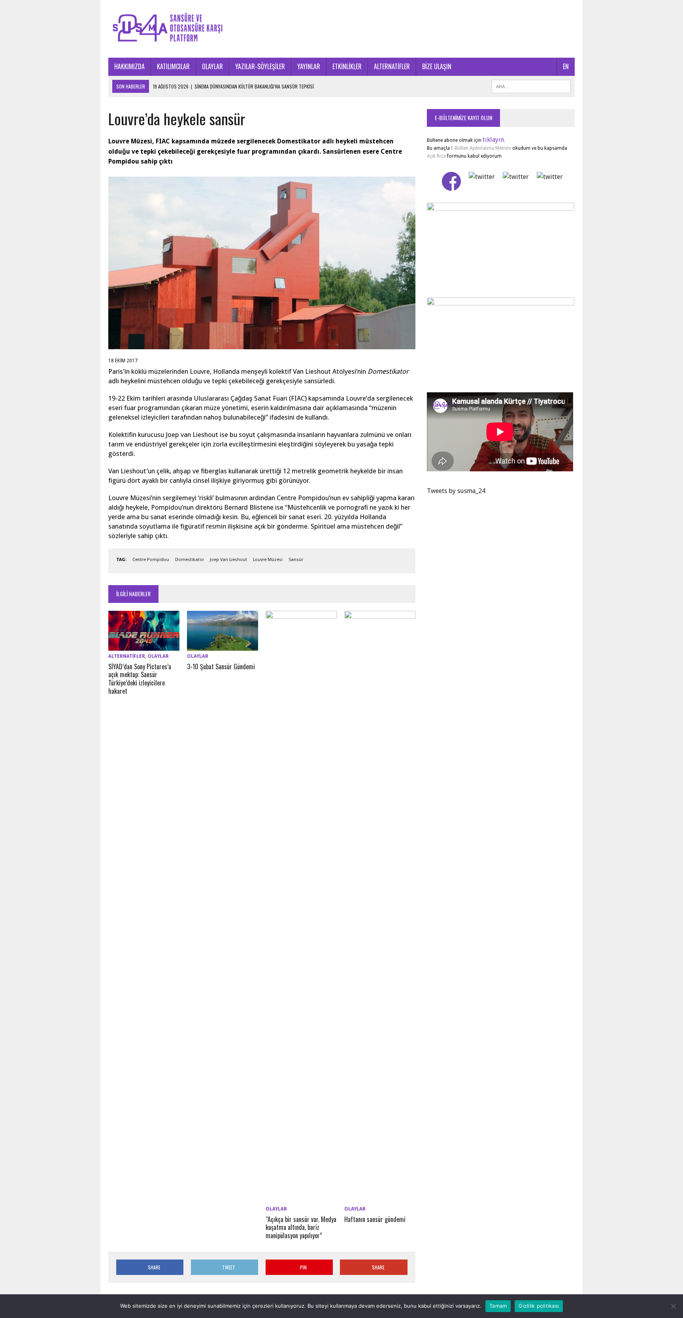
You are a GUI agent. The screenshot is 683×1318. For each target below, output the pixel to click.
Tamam (498, 1306)
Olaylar (158, 656)
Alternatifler (126, 656)
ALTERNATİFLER (392, 66)
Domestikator (189, 559)
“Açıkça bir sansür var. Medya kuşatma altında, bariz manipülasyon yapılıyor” (301, 1227)
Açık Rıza (436, 156)
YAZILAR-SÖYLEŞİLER (260, 66)
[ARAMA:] (531, 85)
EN (566, 66)
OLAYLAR (212, 66)
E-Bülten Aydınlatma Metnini (481, 148)
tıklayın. (494, 139)
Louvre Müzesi (268, 559)
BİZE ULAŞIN (436, 66)
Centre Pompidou (150, 559)
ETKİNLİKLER (347, 66)
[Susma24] (341, 29)
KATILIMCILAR (173, 66)
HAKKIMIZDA (129, 66)
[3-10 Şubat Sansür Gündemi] (222, 646)
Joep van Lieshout (228, 559)
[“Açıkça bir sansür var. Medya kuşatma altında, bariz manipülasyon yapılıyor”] (301, 1198)
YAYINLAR (308, 66)
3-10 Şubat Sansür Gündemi (221, 666)
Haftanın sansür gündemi (375, 1219)
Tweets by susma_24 (456, 491)
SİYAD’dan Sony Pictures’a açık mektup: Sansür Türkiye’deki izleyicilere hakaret (139, 679)
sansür (296, 559)
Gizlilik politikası (539, 1306)
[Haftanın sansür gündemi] (379, 1198)
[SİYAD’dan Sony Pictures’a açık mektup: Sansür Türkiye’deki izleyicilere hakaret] (143, 646)
